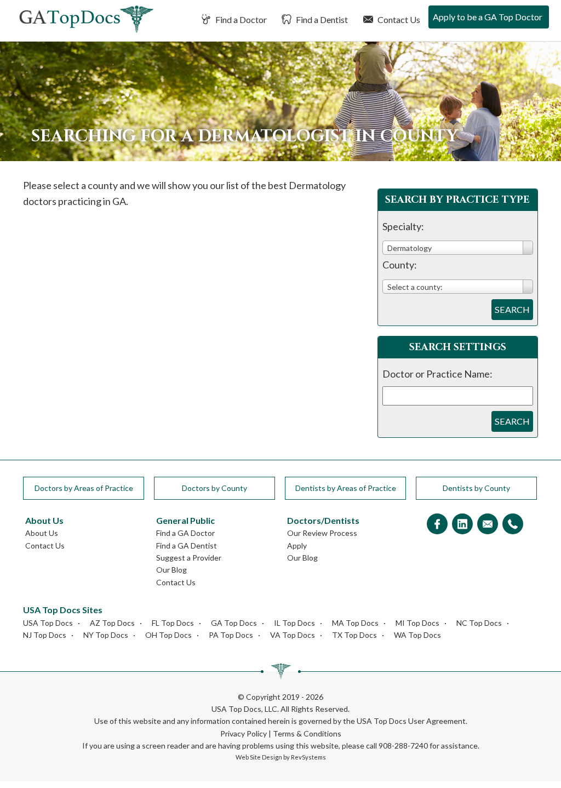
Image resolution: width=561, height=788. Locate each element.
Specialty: (403, 226)
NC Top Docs (479, 622)
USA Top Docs (48, 622)
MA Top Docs (355, 622)
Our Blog (171, 569)
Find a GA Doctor (185, 533)
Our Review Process (322, 533)
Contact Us (398, 19)
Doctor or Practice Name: (437, 374)
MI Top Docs (417, 622)
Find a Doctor (240, 19)
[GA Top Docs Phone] (512, 524)
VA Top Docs (292, 634)
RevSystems (308, 757)
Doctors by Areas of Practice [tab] (84, 488)
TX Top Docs (354, 634)
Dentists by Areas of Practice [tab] (345, 488)
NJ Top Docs (44, 634)
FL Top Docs (173, 622)
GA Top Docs (234, 622)
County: (399, 265)
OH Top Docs (168, 634)
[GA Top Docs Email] (487, 524)
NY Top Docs (105, 634)
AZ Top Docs (112, 622)
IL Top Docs (294, 622)
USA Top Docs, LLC (244, 708)
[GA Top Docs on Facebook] (437, 524)
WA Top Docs (417, 634)
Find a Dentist (321, 19)
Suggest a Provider (188, 557)
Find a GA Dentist (186, 545)
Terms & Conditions (307, 733)
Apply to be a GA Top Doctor (487, 17)
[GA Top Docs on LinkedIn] (462, 524)
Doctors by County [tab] (214, 488)
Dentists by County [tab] (476, 488)
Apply (297, 545)
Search (512, 309)
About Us (41, 533)
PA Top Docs (231, 634)
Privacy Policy (243, 733)
